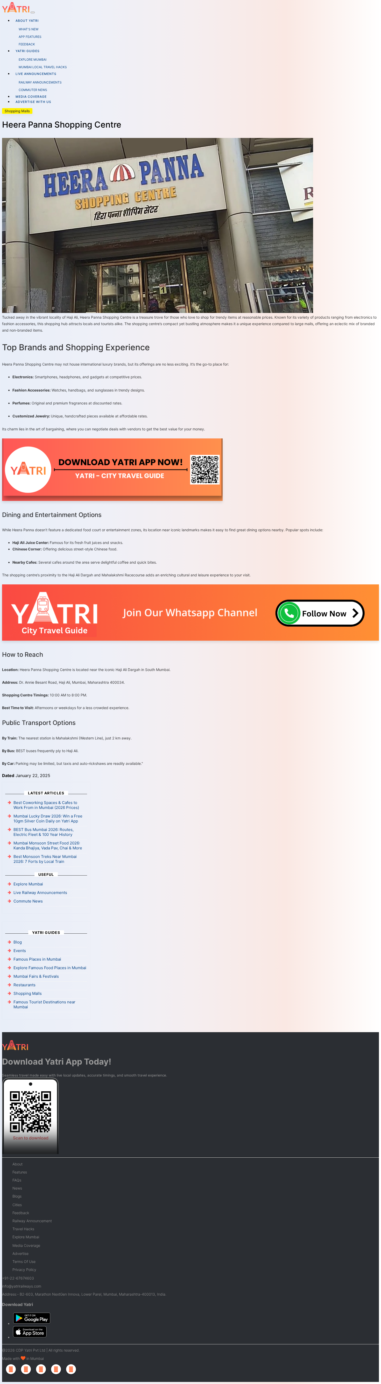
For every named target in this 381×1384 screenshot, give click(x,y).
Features (19, 1172)
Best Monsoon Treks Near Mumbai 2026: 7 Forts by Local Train (45, 859)
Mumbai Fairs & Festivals (36, 976)
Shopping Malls (17, 111)
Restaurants (24, 984)
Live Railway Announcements (40, 892)
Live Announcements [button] (36, 74)
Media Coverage (31, 97)
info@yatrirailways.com (21, 1286)
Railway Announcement (32, 1221)
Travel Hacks (23, 1229)
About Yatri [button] (27, 21)
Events (19, 950)
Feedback (20, 1213)
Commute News (28, 901)
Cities (17, 1205)
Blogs (17, 1196)
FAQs (16, 1180)
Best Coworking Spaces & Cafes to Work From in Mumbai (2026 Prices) (46, 805)
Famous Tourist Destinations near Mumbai (44, 1004)
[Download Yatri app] (112, 470)
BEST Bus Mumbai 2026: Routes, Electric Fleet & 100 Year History (43, 832)
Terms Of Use (24, 1261)
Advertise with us (33, 102)
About (17, 1164)
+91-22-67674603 (18, 1278)
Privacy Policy (24, 1269)
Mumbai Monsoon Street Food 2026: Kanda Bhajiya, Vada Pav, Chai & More (47, 845)
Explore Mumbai (28, 884)
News (17, 1188)
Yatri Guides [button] (28, 51)
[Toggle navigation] (33, 12)
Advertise (20, 1253)
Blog (17, 942)
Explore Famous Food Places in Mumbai (49, 967)
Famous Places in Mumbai (37, 959)
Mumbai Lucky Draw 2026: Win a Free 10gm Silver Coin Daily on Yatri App (47, 818)
